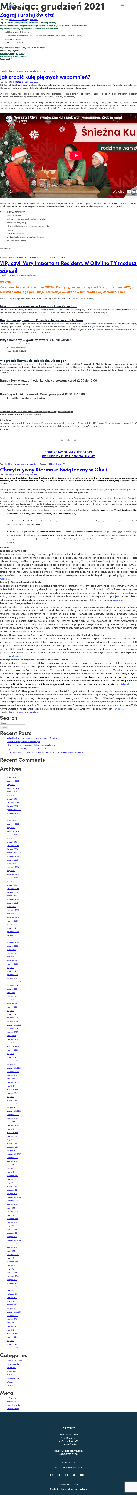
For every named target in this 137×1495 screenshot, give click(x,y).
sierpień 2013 (12, 1319)
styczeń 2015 (12, 1272)
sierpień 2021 (12, 989)
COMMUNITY (52, 71)
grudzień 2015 (13, 1233)
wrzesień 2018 (13, 1114)
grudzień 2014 (13, 1276)
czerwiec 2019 (13, 1082)
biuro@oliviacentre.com (68, 1450)
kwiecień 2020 (13, 1046)
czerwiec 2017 (12, 1168)
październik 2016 (14, 1197)
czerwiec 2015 (13, 1254)
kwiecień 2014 (12, 1294)
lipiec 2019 (11, 1078)
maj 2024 (11, 870)
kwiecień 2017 (12, 1175)
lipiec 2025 (11, 820)
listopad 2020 (12, 1021)
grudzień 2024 (13, 845)
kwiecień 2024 (13, 874)
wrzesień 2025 (13, 813)
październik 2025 (14, 809)
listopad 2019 (12, 1064)
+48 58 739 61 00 (68, 1454)
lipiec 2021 (11, 992)
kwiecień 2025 (13, 831)
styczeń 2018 (12, 1143)
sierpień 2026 (12, 773)
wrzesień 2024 (13, 856)
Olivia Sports (12, 1371)
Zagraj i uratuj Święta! (27, 14)
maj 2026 (11, 784)
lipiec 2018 (11, 1121)
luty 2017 (10, 1182)
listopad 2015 (12, 1236)
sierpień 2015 (12, 1247)
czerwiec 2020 (13, 1039)
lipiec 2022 (11, 949)
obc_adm (34, 19)
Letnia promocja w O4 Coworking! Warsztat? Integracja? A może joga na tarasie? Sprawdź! (45, 752)
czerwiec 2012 (12, 1347)
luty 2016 (10, 1225)
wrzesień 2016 (13, 1200)
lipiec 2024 (11, 863)
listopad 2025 (12, 806)
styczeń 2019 (12, 1100)
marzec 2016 (12, 1222)
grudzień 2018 (13, 1104)
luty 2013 (10, 1340)
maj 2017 (10, 1172)
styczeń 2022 (12, 971)
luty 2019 (10, 1096)
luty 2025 (10, 838)
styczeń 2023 (12, 928)
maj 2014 (10, 1290)
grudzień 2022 (13, 931)
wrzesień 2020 (13, 1028)
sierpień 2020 (12, 1032)
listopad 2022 (12, 935)
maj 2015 (10, 1258)
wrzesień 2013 (12, 1315)
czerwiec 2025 (13, 824)
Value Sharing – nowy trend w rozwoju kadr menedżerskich (32, 738)
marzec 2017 (12, 1179)
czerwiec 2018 (13, 1125)
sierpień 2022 (12, 946)
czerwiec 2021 (12, 996)
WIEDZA (50, 464)
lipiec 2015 (11, 1251)
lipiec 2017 (11, 1164)
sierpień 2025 (12, 816)
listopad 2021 (12, 978)
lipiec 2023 (11, 906)
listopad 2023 (12, 892)
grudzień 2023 (13, 888)
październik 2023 (14, 895)
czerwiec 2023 (13, 910)
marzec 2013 (12, 1337)
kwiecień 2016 (12, 1218)
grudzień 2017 (12, 1147)
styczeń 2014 (12, 1304)
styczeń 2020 (12, 1057)
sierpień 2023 (12, 903)
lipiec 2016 (11, 1208)
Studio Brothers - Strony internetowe (68, 1488)
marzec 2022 (12, 964)
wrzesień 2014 (13, 1283)
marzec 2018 (12, 1136)
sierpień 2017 (12, 1161)
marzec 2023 (12, 921)
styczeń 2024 (12, 885)
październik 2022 (14, 938)
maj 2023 (10, 913)
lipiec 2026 (11, 777)
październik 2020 (14, 1025)
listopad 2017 (12, 1150)
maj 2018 (10, 1129)
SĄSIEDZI (62, 257)
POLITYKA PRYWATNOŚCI (68, 1467)
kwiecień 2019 (12, 1089)
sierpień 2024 (12, 860)
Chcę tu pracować (15, 71)
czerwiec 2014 (13, 1286)
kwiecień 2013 (12, 1333)
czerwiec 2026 (13, 781)
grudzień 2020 (13, 1017)
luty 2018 (10, 1139)
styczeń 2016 (12, 1229)
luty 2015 (10, 1269)
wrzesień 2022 (13, 942)
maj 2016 (10, 1215)
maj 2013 (10, 1330)
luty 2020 (10, 1053)
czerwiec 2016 (13, 1211)
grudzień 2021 (12, 974)
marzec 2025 (12, 834)
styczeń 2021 (12, 1014)
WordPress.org (13, 1408)
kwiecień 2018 (12, 1132)
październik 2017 (14, 1154)
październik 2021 (14, 982)
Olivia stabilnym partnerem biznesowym (23, 741)
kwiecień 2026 (13, 788)
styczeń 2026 (12, 799)
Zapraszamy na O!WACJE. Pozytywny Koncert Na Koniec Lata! (32, 749)
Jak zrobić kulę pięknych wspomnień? (45, 76)
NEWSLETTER (68, 1462)
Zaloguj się (11, 1398)
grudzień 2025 (13, 802)
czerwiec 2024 (13, 867)
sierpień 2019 (12, 1075)
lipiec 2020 (11, 1035)
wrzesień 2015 (13, 1243)
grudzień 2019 (13, 1060)
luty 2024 (10, 881)
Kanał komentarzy (14, 1405)
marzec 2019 (12, 1093)
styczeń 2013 (12, 1344)
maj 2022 (10, 956)
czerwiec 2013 (12, 1326)
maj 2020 (11, 1043)
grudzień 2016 (13, 1190)
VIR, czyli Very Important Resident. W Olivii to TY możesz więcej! (68, 266)
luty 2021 (10, 1010)
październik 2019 (14, 1068)
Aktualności (11, 1367)
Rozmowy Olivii (13, 1378)
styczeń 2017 (12, 1186)
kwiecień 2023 (13, 917)
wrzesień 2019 (13, 1071)
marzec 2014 (12, 1297)
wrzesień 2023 (13, 899)
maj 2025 (11, 827)
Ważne (10, 1382)
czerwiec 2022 (13, 953)
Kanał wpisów (13, 1401)
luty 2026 (10, 795)
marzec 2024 (12, 877)
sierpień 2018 (12, 1118)
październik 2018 (14, 1111)
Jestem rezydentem (32, 71)
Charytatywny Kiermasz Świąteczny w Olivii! (54, 469)
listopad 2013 (12, 1308)
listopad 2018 (12, 1107)
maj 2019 (10, 1086)
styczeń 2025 (12, 842)
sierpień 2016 (12, 1204)
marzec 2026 (12, 791)
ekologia (10, 1385)
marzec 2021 (12, 1007)
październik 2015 (14, 1240)
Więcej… (5, 578)
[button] (116, 5)
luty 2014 (10, 1301)
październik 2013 (14, 1312)
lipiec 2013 (11, 1322)
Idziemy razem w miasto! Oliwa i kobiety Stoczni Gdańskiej (31, 745)
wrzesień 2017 (12, 1157)
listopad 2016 (12, 1193)
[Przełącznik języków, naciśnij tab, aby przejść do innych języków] (123, 5)
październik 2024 (14, 852)
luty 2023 (10, 924)
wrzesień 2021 (12, 985)
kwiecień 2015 (12, 1261)
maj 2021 (10, 999)
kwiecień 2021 (12, 1003)
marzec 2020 (12, 1050)
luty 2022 (10, 967)
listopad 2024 (12, 849)
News (9, 1374)
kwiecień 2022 (13, 960)
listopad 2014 (12, 1279)
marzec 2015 (12, 1265)
